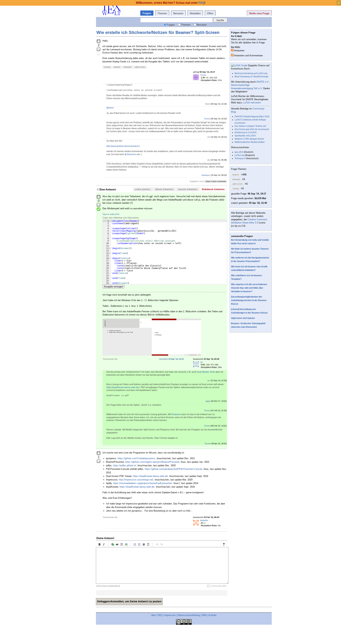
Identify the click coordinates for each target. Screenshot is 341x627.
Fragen (147, 13)
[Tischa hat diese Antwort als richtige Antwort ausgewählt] (98, 209)
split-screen (140, 67)
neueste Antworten (187, 189)
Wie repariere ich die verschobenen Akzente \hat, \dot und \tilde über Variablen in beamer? (249, 288)
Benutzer (178, 13)
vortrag (107, 67)
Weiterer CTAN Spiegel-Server (249, 139)
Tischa (203, 75)
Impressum (170, 615)
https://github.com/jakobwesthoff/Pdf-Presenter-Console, (174, 469)
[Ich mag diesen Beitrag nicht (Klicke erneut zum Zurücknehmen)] (98, 49)
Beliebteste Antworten (213, 189)
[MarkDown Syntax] (224, 544)
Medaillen (195, 13)
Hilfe (204, 615)
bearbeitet (171, 359)
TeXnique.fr (240, 158)
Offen (210, 13)
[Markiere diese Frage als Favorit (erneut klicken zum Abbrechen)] (98, 54)
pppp (208, 401)
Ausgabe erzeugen (113, 286)
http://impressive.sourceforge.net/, (136, 479)
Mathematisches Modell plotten (250, 142)
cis (208, 137)
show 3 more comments (215, 181)
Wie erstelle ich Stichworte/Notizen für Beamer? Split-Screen (158, 32)
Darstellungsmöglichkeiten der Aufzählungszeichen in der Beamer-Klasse (249, 300)
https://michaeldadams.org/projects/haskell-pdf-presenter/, (143, 483)
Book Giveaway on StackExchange (251, 76)
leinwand (127, 67)
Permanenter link (110, 359)
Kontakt (212, 615)
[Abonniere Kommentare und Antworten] (232, 55)
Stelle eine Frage (259, 13)
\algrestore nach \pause (243, 318)
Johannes (205, 175)
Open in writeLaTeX (110, 214)
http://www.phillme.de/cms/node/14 (123, 146)
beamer (117, 67)
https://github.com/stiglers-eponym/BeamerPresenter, (152, 462)
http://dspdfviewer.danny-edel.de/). (123, 387)
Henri (207, 104)
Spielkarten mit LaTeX (245, 135)
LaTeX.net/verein (252, 102)
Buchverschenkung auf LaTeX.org (251, 73)
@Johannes (130, 154)
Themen (162, 13)
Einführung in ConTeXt (245, 132)
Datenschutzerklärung (189, 615)
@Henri (110, 108)
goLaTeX (239, 152)
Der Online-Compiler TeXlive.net (250, 126)
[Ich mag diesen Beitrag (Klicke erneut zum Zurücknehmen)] (98, 41)
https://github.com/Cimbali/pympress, (137, 458)
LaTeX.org (240, 155)
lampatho (204, 520)
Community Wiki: (219, 586)
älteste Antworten (164, 189)
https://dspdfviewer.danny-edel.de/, (151, 476)
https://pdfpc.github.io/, (125, 465)
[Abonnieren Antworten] (232, 50)
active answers (142, 189)
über (153, 615)
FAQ (160, 615)
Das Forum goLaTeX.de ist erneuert (252, 129)
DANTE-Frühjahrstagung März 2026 (252, 116)
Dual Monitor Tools (206, 372)
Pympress (176, 414)
